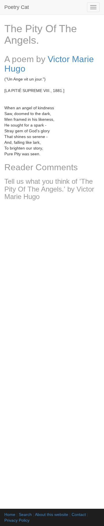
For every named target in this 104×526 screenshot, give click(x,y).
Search (25, 514)
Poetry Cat (16, 7)
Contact (79, 514)
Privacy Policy (16, 520)
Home (9, 514)
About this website (51, 514)
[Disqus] (52, 281)
